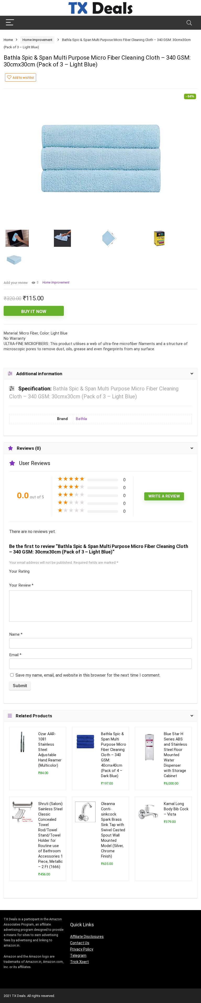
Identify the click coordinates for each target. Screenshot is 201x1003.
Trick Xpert (79, 962)
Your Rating (19, 571)
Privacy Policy (81, 949)
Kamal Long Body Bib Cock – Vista (176, 809)
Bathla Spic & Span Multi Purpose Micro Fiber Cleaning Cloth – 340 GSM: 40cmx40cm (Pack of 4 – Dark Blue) (113, 755)
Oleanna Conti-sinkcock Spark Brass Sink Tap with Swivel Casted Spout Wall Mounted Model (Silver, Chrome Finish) (113, 830)
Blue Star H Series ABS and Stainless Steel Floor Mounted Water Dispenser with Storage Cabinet (175, 755)
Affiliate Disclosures (87, 936)
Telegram (78, 955)
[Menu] (10, 23)
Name (16, 634)
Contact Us (79, 943)
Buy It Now (33, 311)
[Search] (189, 23)
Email (15, 654)
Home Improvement (37, 40)
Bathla (81, 419)
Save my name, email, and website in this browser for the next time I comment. (87, 675)
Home (8, 40)
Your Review (21, 585)
